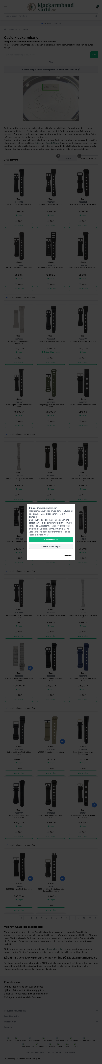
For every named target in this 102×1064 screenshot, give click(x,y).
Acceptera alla (51, 539)
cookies (32, 513)
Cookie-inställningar (51, 546)
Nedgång (68, 555)
